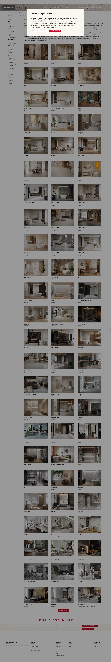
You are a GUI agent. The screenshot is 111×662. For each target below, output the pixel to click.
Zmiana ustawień (43, 30)
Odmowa (34, 30)
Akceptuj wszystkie (55, 30)
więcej (55, 27)
